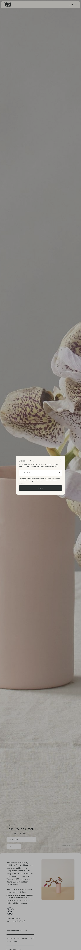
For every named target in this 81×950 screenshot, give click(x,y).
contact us (22, 483)
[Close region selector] (61, 460)
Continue (40, 488)
